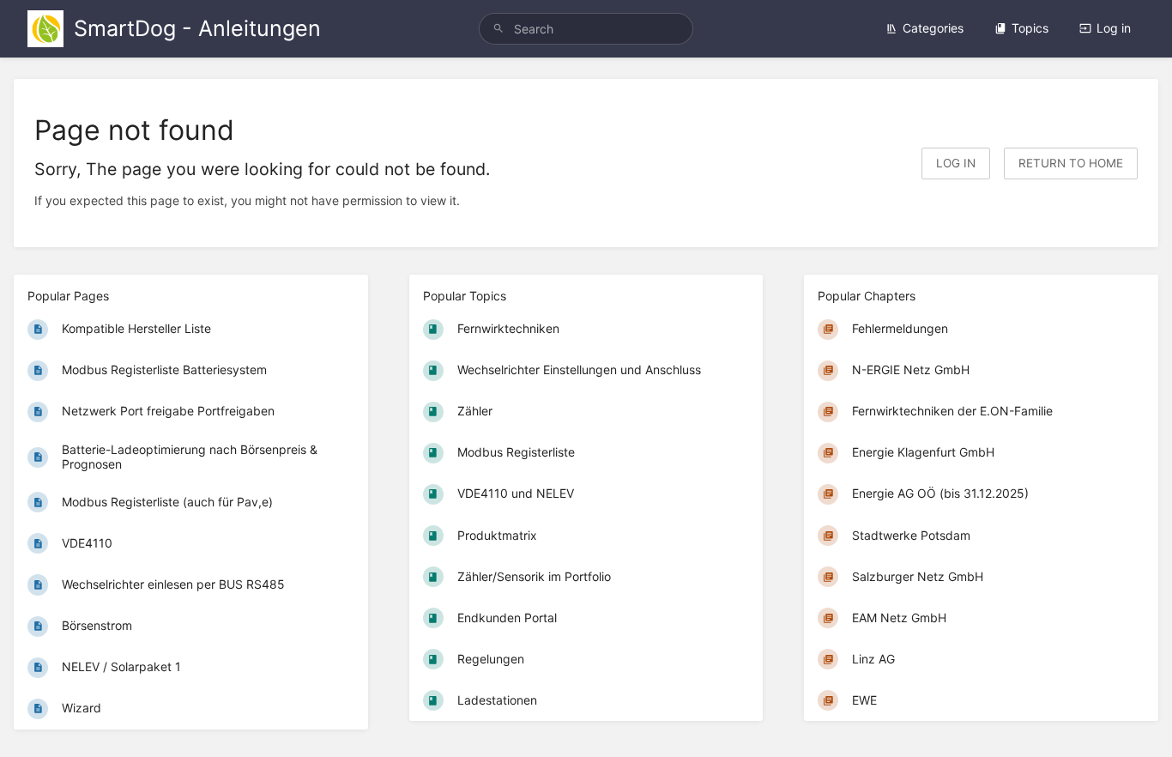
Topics (1030, 28)
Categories (933, 28)
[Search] (498, 28)
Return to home (1070, 163)
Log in (1113, 28)
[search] (586, 29)
